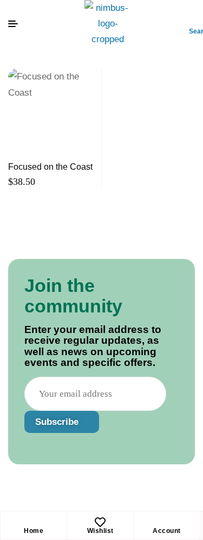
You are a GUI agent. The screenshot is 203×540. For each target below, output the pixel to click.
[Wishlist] (100, 522)
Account (167, 531)
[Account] (166, 522)
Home (33, 531)
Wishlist (100, 531)
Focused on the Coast (50, 166)
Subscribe (58, 422)
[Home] (33, 522)
